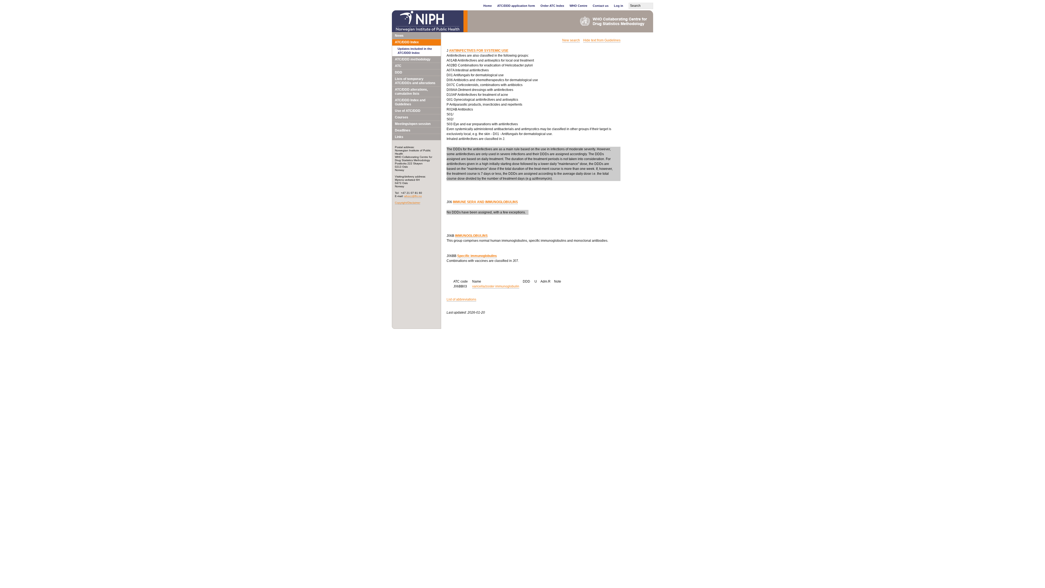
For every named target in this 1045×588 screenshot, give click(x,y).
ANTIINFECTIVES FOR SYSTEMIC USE (478, 51)
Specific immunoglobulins (477, 256)
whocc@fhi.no (413, 196)
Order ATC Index (552, 5)
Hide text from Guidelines (601, 40)
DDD (398, 72)
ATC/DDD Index (407, 42)
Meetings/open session (413, 124)
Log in (618, 5)
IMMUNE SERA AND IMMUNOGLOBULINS (485, 202)
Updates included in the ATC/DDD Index (415, 50)
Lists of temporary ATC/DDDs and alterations (415, 81)
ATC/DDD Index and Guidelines (410, 102)
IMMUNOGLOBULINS (471, 236)
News (399, 36)
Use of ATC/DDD (407, 111)
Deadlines (402, 130)
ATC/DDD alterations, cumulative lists (411, 92)
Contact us (600, 5)
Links (399, 137)
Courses (401, 117)
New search (571, 40)
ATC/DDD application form (516, 5)
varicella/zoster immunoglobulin (495, 286)
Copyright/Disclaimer (407, 202)
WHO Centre (578, 5)
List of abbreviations (461, 299)
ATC (398, 66)
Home (487, 5)
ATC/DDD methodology (413, 59)
